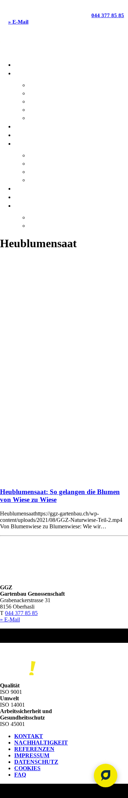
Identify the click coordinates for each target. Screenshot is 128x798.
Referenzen (30, 135)
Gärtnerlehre (47, 217)
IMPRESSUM (31, 755)
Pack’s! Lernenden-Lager (62, 225)
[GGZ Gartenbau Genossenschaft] (64, 44)
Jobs (20, 197)
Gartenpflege (47, 93)
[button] (64, 418)
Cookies (27, 768)
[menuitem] (71, 64)
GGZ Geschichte (49, 180)
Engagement (45, 171)
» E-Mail (18, 22)
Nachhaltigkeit (49, 155)
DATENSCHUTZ (36, 762)
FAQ (20, 775)
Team (21, 188)
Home (21, 64)
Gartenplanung (50, 109)
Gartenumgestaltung (58, 101)
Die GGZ (24, 143)
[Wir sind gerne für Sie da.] (105, 775)
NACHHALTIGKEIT (41, 742)
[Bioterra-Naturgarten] (18, 669)
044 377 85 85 (107, 15)
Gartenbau (43, 85)
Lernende (27, 205)
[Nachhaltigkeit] (21, 652)
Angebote (27, 73)
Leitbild (39, 163)
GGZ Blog (26, 126)
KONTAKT (28, 736)
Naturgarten (46, 117)
